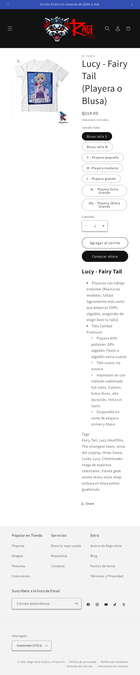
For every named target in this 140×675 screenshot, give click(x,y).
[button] (10, 28)
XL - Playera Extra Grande (104, 191)
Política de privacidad (82, 661)
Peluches (19, 566)
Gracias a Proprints (53, 661)
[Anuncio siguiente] (132, 5)
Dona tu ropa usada (66, 545)
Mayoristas (59, 555)
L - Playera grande (101, 178)
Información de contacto (113, 666)
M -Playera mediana (102, 168)
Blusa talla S (97, 136)
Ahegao (17, 555)
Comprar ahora (105, 256)
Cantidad (88, 217)
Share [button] (89, 503)
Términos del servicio (79, 666)
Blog (93, 555)
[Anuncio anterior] (8, 5)
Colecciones (21, 576)
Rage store (33, 661)
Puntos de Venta (102, 566)
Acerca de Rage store (106, 545)
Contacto (58, 566)
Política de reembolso (114, 661)
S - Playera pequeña (103, 157)
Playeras (18, 545)
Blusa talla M (97, 147)
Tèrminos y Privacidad (106, 576)
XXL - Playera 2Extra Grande (104, 204)
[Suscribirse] (76, 603)
